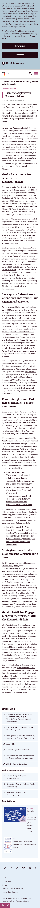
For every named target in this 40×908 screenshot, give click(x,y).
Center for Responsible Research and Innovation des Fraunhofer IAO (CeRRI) (20, 377)
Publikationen (8, 801)
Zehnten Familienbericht (15, 278)
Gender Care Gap (16, 147)
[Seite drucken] (2, 905)
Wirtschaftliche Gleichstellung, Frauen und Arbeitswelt (20, 82)
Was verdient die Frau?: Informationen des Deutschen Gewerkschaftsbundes (20, 756)
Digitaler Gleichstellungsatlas (16, 764)
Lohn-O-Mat (10, 744)
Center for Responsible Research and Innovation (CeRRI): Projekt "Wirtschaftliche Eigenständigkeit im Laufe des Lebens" (19, 718)
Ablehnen (20, 54)
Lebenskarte (21, 307)
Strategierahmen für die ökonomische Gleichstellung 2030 (19, 728)
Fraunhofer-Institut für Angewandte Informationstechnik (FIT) (19, 332)
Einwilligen (20, 46)
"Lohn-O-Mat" (21, 326)
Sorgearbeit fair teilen (20, 641)
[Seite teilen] (7, 905)
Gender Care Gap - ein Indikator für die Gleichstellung (21, 785)
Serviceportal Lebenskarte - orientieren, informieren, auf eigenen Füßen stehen (20, 737)
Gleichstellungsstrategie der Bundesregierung (16, 777)
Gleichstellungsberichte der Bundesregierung (16, 793)
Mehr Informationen (15, 63)
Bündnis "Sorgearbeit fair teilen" (17, 750)
